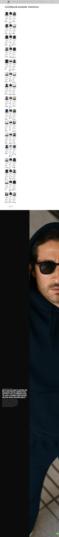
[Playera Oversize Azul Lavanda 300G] (10, 146)
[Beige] (6, 167)
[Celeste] (11, 190)
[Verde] (11, 22)
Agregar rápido (7, 17)
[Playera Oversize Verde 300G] (14, 146)
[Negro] (9, 22)
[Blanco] (13, 21)
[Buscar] (50, 2)
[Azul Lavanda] (11, 117)
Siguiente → (10, 206)
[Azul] (6, 21)
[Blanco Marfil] (13, 57)
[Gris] (15, 82)
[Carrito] (53, 2)
